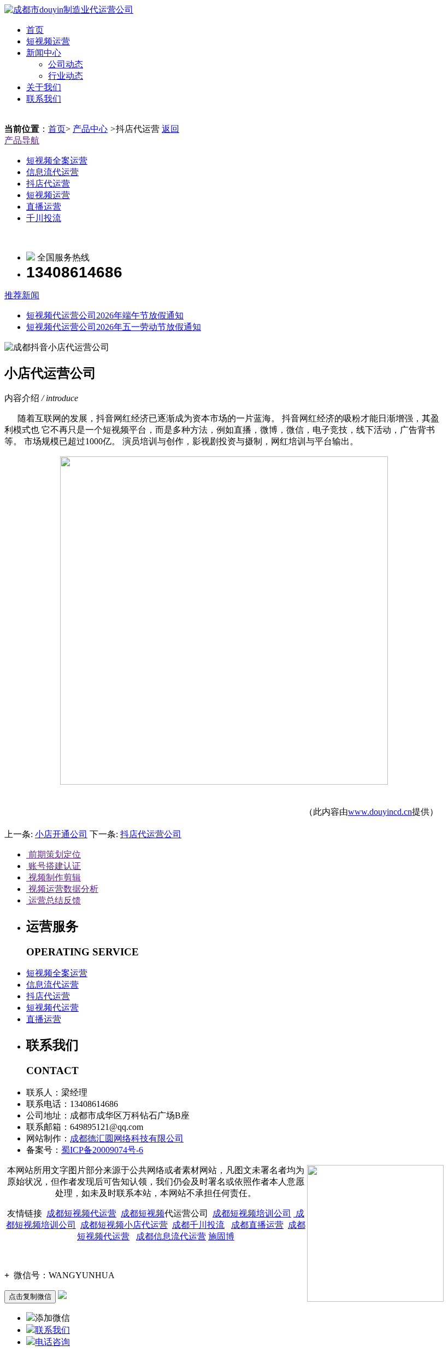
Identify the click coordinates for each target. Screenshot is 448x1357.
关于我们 (43, 87)
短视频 (151, 1213)
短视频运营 (48, 41)
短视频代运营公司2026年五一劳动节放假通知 (113, 327)
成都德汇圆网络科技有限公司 (127, 1138)
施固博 (221, 1236)
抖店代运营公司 (150, 834)
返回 (170, 129)
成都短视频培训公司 (252, 1213)
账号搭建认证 (53, 866)
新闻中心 (43, 52)
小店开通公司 (61, 834)
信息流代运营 (52, 172)
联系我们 (43, 98)
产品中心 (90, 129)
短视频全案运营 (56, 160)
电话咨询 (52, 1342)
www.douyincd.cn (380, 811)
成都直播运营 (257, 1225)
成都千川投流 (198, 1225)
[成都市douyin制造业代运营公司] (68, 9)
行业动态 (65, 75)
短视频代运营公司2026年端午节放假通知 (105, 315)
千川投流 (43, 218)
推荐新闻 (21, 295)
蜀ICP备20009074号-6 (102, 1150)
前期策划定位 (53, 854)
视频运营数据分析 (62, 889)
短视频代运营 (52, 1007)
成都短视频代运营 (81, 1213)
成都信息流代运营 (171, 1236)
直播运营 (43, 206)
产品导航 (21, 140)
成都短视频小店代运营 (124, 1225)
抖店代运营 (48, 183)
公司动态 (65, 64)
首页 (35, 29)
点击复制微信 (30, 1296)
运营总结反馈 (53, 900)
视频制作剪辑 (53, 877)
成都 (129, 1213)
